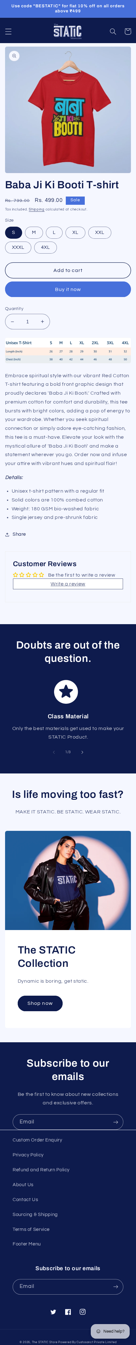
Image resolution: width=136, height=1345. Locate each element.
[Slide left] (54, 752)
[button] (8, 31)
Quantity (14, 309)
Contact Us (25, 1199)
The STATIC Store (45, 1342)
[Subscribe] (115, 1122)
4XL (45, 247)
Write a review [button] (68, 583)
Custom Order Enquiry (37, 1140)
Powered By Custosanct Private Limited (87, 1342)
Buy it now (68, 289)
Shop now (40, 1003)
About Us (23, 1184)
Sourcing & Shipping (35, 1214)
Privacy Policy (28, 1155)
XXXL (18, 247)
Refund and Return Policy (41, 1169)
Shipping (37, 209)
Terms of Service (31, 1229)
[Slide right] (82, 752)
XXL (99, 232)
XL (75, 232)
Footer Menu (27, 1244)
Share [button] (19, 534)
